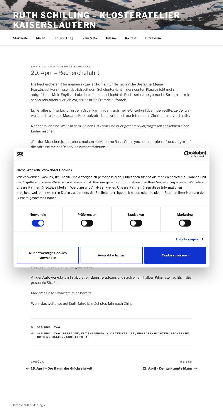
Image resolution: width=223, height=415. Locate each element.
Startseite (20, 38)
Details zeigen (187, 239)
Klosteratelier (121, 333)
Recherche (180, 333)
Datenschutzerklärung (27, 405)
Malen (40, 38)
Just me (111, 38)
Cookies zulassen (175, 255)
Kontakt (131, 38)
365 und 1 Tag (63, 38)
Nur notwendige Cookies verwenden (48, 255)
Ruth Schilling (77, 66)
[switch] (87, 223)
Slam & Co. (89, 38)
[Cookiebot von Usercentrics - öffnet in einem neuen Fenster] (187, 154)
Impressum (153, 38)
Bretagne (71, 333)
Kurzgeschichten (153, 333)
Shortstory (77, 336)
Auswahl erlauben (111, 255)
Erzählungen (93, 333)
